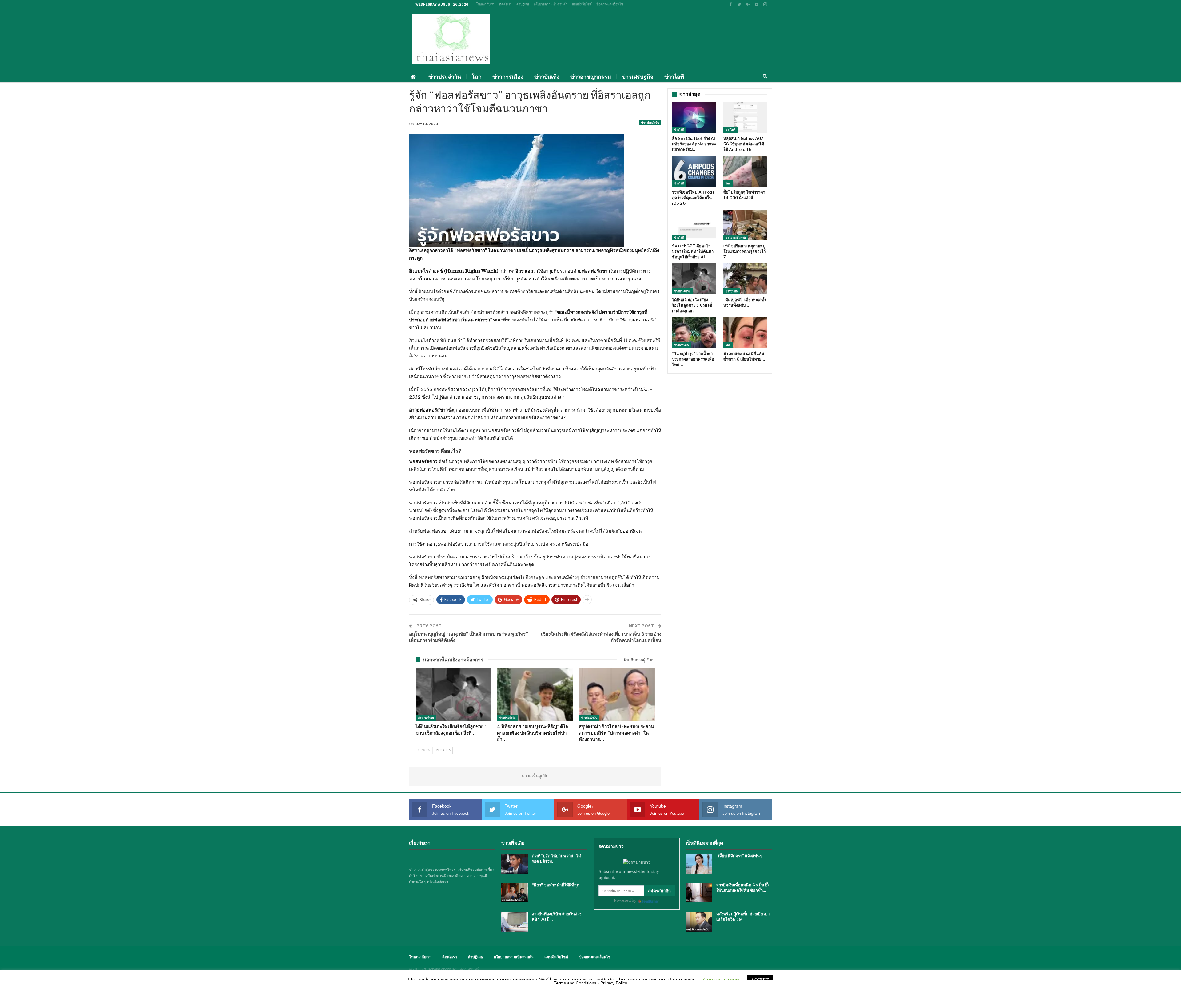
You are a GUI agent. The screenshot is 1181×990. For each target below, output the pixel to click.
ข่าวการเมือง (507, 76)
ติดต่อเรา (505, 4)
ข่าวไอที (674, 76)
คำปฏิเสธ (522, 4)
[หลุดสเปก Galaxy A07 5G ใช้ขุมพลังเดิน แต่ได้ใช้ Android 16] (745, 117)
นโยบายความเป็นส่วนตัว (550, 4)
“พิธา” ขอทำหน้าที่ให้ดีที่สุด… (557, 884)
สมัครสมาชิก (659, 890)
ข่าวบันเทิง (546, 76)
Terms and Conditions (575, 982)
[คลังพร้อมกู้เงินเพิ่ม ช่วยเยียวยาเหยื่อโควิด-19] (699, 922)
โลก (477, 76)
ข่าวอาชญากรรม (590, 76)
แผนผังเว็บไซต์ (582, 4)
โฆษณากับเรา (485, 4)
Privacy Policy (613, 982)
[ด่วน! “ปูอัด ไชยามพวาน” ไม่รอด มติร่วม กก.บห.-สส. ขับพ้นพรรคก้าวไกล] (514, 864)
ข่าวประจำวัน (444, 76)
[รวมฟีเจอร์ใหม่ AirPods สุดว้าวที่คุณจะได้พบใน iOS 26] (694, 171)
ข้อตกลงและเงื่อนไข (609, 4)
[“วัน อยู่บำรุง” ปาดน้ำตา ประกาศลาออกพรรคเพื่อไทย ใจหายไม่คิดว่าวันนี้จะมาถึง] (694, 332)
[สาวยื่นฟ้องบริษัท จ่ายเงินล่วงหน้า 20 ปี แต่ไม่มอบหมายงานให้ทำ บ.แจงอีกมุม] (514, 922)
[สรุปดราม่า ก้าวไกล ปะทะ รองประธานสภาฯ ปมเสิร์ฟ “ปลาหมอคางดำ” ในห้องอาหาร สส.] (617, 694)
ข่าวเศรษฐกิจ (638, 76)
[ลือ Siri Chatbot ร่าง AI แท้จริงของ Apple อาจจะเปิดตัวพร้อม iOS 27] (694, 117)
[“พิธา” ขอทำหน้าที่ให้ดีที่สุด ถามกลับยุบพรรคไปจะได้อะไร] (514, 893)
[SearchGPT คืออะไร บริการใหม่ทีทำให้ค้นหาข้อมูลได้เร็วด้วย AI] (694, 225)
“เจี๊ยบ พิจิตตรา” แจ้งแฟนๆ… (740, 855)
